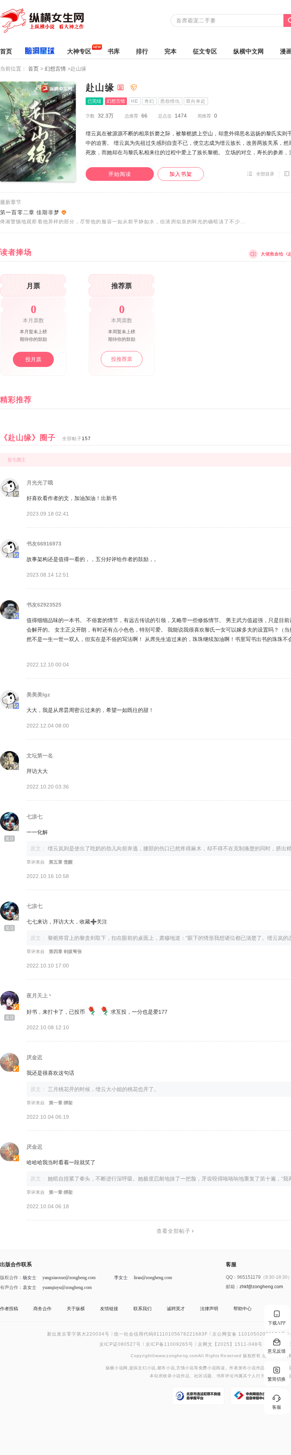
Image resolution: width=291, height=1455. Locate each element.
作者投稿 (9, 1308)
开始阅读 (119, 174)
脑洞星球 (40, 52)
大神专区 (79, 51)
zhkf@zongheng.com (261, 1286)
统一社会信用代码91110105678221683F (161, 1334)
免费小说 (207, 1368)
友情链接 (109, 1308)
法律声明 (209, 1308)
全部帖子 (76, 438)
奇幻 (149, 101)
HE (134, 101)
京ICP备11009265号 (169, 1344)
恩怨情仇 (170, 101)
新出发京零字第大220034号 (78, 1334)
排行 (142, 51)
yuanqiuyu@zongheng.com (67, 1287)
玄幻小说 (147, 1368)
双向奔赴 (196, 101)
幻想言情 (56, 69)
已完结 (94, 101)
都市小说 (166, 1368)
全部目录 (265, 174)
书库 (114, 51)
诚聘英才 (176, 1308)
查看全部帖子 (173, 1231)
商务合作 (42, 1308)
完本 (170, 51)
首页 (6, 51)
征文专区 (205, 51)
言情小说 (185, 1368)
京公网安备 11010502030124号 (249, 1334)
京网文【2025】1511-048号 (230, 1344)
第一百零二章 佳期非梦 (29, 212)
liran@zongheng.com (153, 1277)
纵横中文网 (248, 51)
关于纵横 (76, 1308)
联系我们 (142, 1308)
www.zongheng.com (176, 1355)
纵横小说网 (117, 1368)
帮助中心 (242, 1308)
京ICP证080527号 (120, 1344)
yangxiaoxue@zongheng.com (68, 1277)
